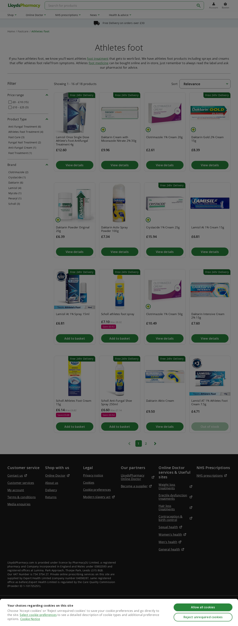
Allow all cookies (203, 607)
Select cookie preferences (38, 615)
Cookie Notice (30, 619)
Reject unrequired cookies (203, 617)
